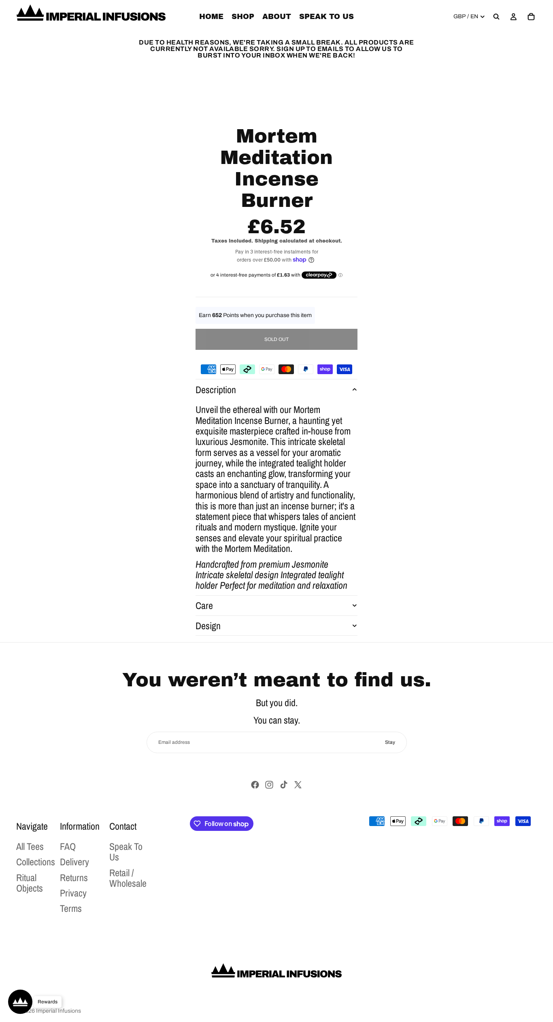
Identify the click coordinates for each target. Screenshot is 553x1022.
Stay (390, 742)
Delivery (74, 861)
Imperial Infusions (58, 1011)
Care (204, 605)
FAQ (68, 846)
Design (208, 625)
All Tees (30, 846)
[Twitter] (298, 785)
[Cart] (531, 17)
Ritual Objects (29, 882)
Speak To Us (126, 851)
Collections (35, 861)
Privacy (73, 892)
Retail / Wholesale (128, 878)
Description (216, 389)
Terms (71, 908)
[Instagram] (269, 785)
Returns (74, 877)
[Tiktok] (284, 785)
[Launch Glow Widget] (20, 1002)
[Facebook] (255, 785)
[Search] (496, 17)
